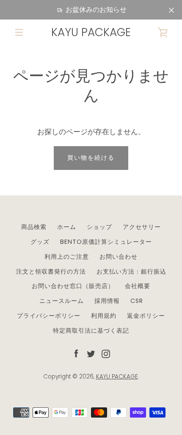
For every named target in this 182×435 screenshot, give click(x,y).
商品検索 (34, 227)
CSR (136, 301)
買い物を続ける (91, 157)
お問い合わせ (118, 256)
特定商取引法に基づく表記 (91, 330)
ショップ (99, 227)
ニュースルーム (61, 301)
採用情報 (107, 301)
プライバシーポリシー (48, 315)
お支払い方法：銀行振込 (131, 271)
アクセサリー (142, 227)
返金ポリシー (146, 315)
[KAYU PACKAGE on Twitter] (91, 353)
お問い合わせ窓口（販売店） (73, 286)
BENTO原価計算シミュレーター (106, 241)
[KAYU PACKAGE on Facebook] (76, 353)
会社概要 (137, 286)
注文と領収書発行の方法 (51, 271)
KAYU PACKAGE (91, 32)
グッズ (40, 241)
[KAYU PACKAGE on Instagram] (106, 353)
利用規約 (103, 315)
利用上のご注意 (66, 256)
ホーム (66, 227)
